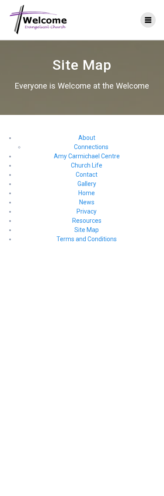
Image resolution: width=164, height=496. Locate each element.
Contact (87, 174)
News (86, 202)
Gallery (86, 183)
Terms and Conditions (86, 239)
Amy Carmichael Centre (87, 156)
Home (86, 192)
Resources (86, 220)
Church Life (86, 165)
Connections (91, 146)
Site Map (86, 229)
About (86, 137)
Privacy (87, 211)
